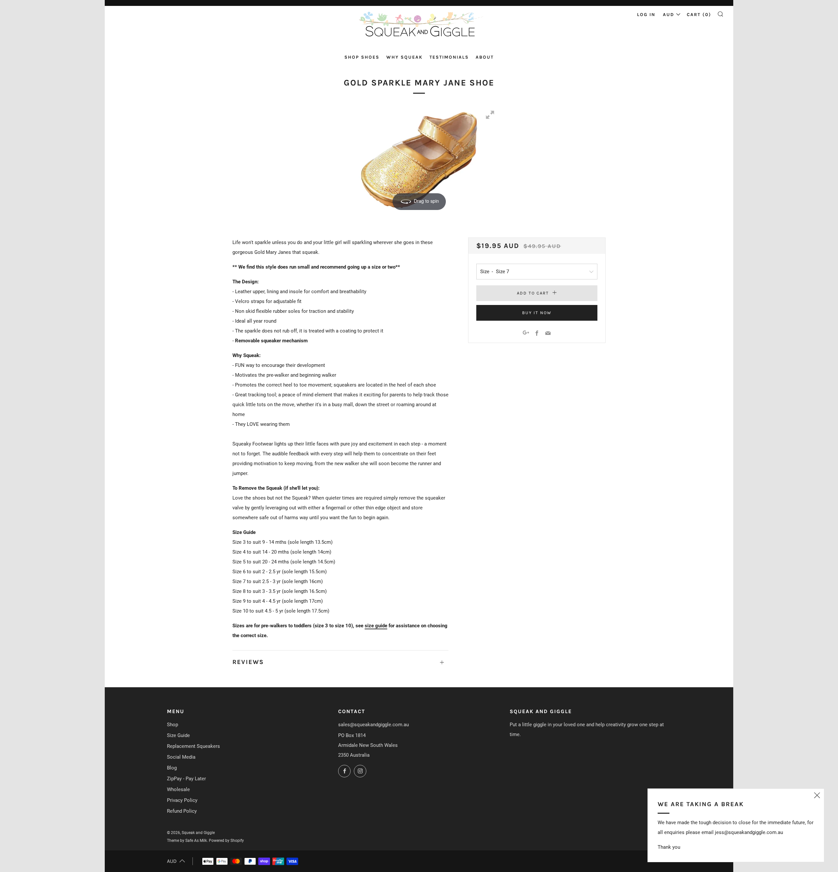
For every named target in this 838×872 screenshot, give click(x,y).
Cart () (699, 14)
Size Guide (178, 735)
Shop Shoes (361, 57)
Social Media (181, 757)
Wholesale (178, 789)
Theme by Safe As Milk (187, 840)
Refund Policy (182, 811)
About (485, 57)
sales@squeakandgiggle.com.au (373, 725)
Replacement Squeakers (193, 746)
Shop (172, 725)
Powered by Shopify (226, 840)
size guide (376, 626)
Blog (172, 768)
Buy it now (537, 312)
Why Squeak (404, 57)
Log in (646, 14)
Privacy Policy (182, 800)
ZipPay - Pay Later (186, 779)
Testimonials (449, 57)
